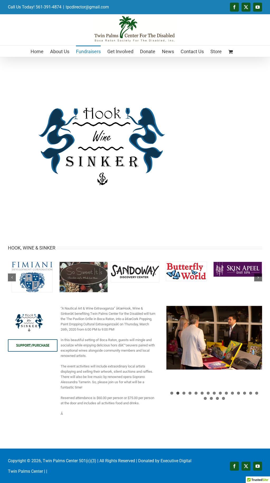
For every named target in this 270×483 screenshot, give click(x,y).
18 (217, 398)
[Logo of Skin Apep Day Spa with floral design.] (238, 264)
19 (223, 398)
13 (244, 393)
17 (211, 398)
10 (226, 393)
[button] (12, 277)
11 (232, 393)
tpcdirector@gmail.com (87, 6)
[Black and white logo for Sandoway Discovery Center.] (135, 264)
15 (256, 393)
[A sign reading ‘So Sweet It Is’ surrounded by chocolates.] (84, 264)
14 (250, 393)
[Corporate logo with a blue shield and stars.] (32, 264)
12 (238, 393)
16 (205, 398)
